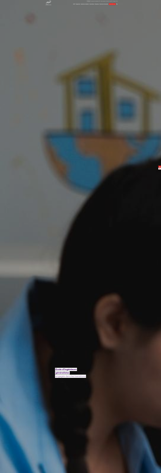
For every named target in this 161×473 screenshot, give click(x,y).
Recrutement (103, 1)
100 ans (88, 1)
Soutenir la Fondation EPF (95, 1)
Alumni (107, 1)
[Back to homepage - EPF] (48, 2)
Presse (114, 1)
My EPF (111, 1)
